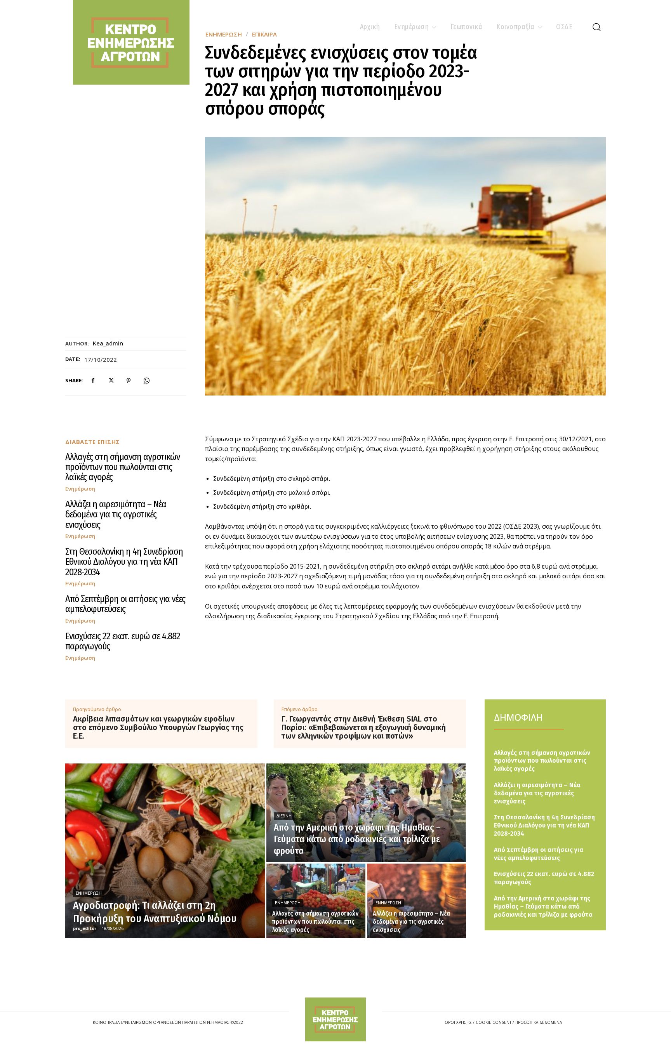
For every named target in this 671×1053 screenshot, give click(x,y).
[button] (596, 26)
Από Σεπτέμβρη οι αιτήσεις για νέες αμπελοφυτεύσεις (125, 603)
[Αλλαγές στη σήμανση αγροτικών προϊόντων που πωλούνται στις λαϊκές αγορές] (315, 901)
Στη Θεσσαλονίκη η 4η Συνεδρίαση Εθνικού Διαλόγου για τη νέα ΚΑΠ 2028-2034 (124, 562)
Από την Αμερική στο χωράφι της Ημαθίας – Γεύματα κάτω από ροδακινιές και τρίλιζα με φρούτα (543, 906)
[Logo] (335, 1019)
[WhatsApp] (146, 381)
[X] (110, 381)
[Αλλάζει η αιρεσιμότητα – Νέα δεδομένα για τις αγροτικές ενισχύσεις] (416, 901)
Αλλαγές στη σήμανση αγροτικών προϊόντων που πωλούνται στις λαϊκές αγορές (122, 467)
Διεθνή (284, 816)
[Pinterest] (128, 381)
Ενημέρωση (80, 488)
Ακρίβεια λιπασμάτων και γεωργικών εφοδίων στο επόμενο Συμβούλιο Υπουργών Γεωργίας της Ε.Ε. (158, 727)
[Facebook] (93, 381)
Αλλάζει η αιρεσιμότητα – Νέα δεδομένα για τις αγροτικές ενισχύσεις (115, 514)
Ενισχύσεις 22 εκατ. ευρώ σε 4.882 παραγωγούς (122, 641)
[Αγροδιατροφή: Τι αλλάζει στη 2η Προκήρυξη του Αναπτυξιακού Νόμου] (165, 850)
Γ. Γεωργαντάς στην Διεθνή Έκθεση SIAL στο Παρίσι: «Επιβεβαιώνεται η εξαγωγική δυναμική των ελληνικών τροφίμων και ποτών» (364, 727)
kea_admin (108, 343)
